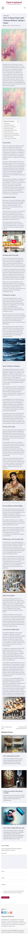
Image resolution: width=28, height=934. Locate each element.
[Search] (25, 8)
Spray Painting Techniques (10, 130)
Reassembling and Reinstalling (11, 133)
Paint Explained (14, 2)
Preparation (7, 123)
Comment (4, 853)
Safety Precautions (8, 136)
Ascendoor (8, 932)
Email (3, 878)
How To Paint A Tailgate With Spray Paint (13, 828)
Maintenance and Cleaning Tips (11, 135)
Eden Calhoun (7, 25)
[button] (17, 121)
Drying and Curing (8, 131)
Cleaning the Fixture (9, 125)
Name (3, 871)
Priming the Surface (9, 128)
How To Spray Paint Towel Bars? (11, 756)
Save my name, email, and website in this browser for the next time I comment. (13, 891)
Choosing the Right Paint (10, 138)
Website (3, 884)
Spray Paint (6, 15)
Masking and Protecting (9, 126)
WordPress (21, 932)
